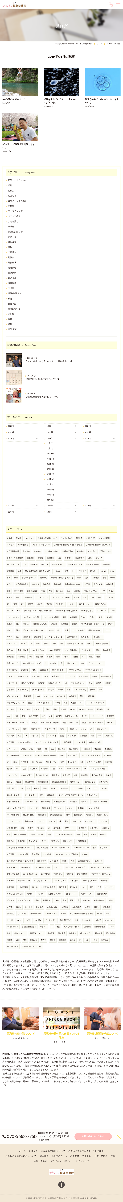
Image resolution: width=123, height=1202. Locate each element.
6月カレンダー (12, 926)
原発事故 (10, 735)
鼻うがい (10, 650)
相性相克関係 (23, 887)
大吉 (50, 591)
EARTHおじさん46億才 (98, 768)
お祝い (9, 584)
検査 (16, 577)
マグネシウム (90, 821)
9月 (100, 689)
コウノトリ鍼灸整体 (15, 558)
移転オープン (51, 762)
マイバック (61, 696)
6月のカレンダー (58, 670)
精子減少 (61, 749)
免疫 (64, 617)
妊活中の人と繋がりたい (101, 874)
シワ (103, 591)
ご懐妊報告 (27, 597)
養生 (99, 597)
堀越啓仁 (89, 814)
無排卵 (64, 861)
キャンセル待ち (80, 689)
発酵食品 (21, 656)
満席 (68, 689)
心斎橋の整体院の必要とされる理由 (68, 544)
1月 (108, 709)
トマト (83, 887)
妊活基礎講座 (81, 841)
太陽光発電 (66, 742)
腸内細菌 (10, 656)
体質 (58, 926)
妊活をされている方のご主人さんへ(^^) (102, 101)
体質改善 (12, 242)
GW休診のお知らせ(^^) (13, 99)
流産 (52, 749)
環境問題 (10, 571)
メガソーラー (12, 749)
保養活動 (21, 841)
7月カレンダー (12, 946)
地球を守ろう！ (58, 564)
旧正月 (76, 597)
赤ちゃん (98, 558)
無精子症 (33, 940)
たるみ (111, 591)
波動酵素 (87, 926)
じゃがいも (86, 920)
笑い (83, 656)
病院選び (10, 841)
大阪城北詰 (76, 907)
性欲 (8, 834)
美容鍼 (77, 591)
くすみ (9, 597)
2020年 (11, 438)
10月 (75, 775)
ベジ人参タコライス (42, 880)
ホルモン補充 (26, 775)
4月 (92, 735)
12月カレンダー (24, 709)
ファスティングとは (93, 670)
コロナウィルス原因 (51, 617)
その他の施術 (66, 538)
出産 (90, 558)
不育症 (94, 940)
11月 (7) (50, 448)
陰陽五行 (10, 887)
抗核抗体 (37, 920)
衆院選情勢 (29, 782)
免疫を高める (28, 663)
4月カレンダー (86, 650)
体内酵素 (50, 933)
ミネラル (51, 821)
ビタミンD (103, 821)
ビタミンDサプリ (37, 834)
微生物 (53, 663)
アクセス (10, 544)
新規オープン (73, 755)
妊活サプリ (54, 841)
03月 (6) (50, 489)
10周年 (112, 577)
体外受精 (46, 584)
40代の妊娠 (86, 749)
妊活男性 (50, 558)
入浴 (100, 617)
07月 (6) (50, 469)
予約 (16, 716)
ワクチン (110, 722)
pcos (99, 735)
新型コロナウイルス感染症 (92, 722)
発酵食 (75, 656)
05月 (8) (50, 479)
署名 (34, 670)
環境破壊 (106, 564)
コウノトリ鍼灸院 (94, 762)
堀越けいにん (102, 814)
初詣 (43, 591)
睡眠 (91, 656)
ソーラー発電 (80, 742)
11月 (65, 702)
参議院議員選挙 (56, 814)
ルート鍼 (28, 907)
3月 (91, 729)
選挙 (68, 814)
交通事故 (81, 808)
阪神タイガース (71, 716)
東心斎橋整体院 (13, 551)
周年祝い (53, 788)
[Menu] (118, 4)
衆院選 (18, 782)
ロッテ (84, 716)
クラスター (98, 637)
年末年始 (57, 584)
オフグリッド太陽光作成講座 (46, 742)
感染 (18, 637)
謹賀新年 (50, 795)
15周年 (63, 913)
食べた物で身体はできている (92, 623)
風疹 (25, 729)
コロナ (107, 630)
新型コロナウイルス (78, 729)
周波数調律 (110, 933)
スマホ (112, 571)
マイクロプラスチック (16, 702)
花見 (86, 940)
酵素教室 (98, 933)
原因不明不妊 (65, 920)
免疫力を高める (102, 643)
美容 (68, 591)
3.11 (26, 735)
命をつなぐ (33, 841)
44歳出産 (108, 749)
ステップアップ (24, 900)
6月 (8, 762)
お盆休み (33, 768)
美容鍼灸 (80, 551)
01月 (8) (50, 500)
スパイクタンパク (73, 768)
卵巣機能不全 (35, 913)
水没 (8, 577)
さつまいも (22, 913)
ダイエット (36, 676)
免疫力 (11, 190)
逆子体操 (95, 577)
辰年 (64, 900)
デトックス (70, 676)
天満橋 (9, 907)
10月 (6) (50, 453)
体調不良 (12, 237)
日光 (49, 834)
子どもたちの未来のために (34, 630)
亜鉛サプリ (94, 828)
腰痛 (18, 623)
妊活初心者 (44, 670)
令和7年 (10, 920)
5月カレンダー (72, 663)
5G (46, 749)
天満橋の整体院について (31, 946)
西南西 (49, 604)
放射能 (108, 775)
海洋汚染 (90, 696)
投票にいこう (90, 782)
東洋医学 (103, 880)
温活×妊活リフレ (15, 293)
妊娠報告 (109, 584)
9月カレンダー (85, 933)
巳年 (108, 913)
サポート (43, 926)
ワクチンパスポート (99, 801)
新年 (8, 591)
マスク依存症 (94, 808)
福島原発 (84, 775)
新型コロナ (85, 637)
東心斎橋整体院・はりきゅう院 (37, 571)
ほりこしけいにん (14, 821)
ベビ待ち (62, 729)
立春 (15, 604)
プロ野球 (110, 716)
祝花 (62, 762)
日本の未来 (103, 782)
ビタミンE (98, 861)
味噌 (30, 656)
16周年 (43, 940)
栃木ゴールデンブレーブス (17, 722)
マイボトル (48, 696)
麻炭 (38, 643)
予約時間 (10, 913)
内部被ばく (72, 735)
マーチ (51, 630)
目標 (50, 716)
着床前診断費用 (60, 801)
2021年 (88, 432)
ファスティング (15, 211)
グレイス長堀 (37, 762)
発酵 (8, 933)
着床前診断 (45, 801)
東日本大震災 (97, 775)
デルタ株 (44, 768)
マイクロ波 (83, 676)
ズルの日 (41, 893)
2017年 (11, 505)
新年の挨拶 (33, 716)
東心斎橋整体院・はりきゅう (61, 577)
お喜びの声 (90, 538)
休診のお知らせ (15, 232)
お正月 (87, 584)
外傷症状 (12, 262)
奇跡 (72, 861)
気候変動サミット (75, 564)
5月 (61, 663)
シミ (18, 597)
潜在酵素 (61, 933)
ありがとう (72, 762)
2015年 (88, 505)
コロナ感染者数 (71, 650)
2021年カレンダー (86, 709)
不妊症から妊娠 (42, 775)
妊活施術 (26, 551)
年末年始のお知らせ (73, 584)
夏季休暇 (57, 828)
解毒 (10, 319)
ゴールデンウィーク (96, 663)
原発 (19, 735)
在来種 (60, 689)
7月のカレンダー (55, 683)
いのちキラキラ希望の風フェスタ (20, 847)
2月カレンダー (50, 920)
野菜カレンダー (24, 880)
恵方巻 (30, 604)
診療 (104, 577)
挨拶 (23, 716)
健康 (10, 247)
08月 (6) (50, 464)
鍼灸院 (18, 907)
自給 (90, 683)
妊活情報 (12, 268)
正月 (72, 900)
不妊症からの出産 (89, 880)
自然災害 (72, 696)
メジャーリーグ (97, 716)
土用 (92, 597)
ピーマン (10, 900)
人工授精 (107, 755)
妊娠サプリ (57, 874)
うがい (83, 617)
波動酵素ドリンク (36, 933)
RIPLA (19, 920)
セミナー (71, 604)
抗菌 (54, 643)
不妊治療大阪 (102, 893)
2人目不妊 (109, 735)
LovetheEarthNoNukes (81, 847)
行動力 (92, 689)
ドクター (10, 709)
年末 (94, 847)
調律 (18, 940)
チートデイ (109, 887)
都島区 (96, 907)
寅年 (42, 795)
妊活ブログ (79, 558)
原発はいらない (27, 749)
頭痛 (10, 324)
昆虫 (82, 696)
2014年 (11, 512)
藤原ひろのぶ (100, 604)
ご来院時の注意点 (48, 887)
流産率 (94, 676)
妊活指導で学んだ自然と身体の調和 (38, 610)
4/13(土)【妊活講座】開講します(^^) (18, 146)
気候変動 (33, 564)
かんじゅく (109, 920)
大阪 (25, 564)
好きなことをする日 (15, 893)
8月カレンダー (20, 933)
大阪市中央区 (28, 814)
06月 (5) (50, 474)
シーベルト (52, 735)
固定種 (51, 689)
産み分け (73, 801)
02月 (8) (50, 495)
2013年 (50, 512)
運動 (97, 650)
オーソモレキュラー (42, 867)
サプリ (44, 841)
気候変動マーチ (92, 564)
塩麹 (58, 656)
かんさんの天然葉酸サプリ (75, 867)
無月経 (9, 768)
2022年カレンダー (14, 795)
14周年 (36, 900)
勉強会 (11, 257)
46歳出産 (86, 900)
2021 (43, 716)
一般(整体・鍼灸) (51, 551)
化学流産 (104, 940)
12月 (21, 788)
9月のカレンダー (13, 696)
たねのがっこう (31, 801)
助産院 (93, 834)
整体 (18, 610)
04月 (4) (50, 484)
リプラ (27, 920)
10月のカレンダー (44, 702)
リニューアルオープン (91, 755)
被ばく (9, 782)
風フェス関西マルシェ (60, 847)
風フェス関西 (42, 847)
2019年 (50, 438)
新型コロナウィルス (17, 180)
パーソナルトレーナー (50, 722)
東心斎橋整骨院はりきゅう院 (81, 913)
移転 (62, 755)
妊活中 (112, 610)
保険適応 (84, 801)
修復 (98, 656)
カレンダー (60, 604)
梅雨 (15, 762)
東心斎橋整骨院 (22, 584)
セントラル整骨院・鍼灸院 (46, 755)
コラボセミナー (85, 604)
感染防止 (37, 637)
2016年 (50, 505)
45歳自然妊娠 (99, 900)
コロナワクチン (13, 729)
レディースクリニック (95, 702)
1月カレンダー (30, 795)
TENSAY (111, 926)
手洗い (92, 617)
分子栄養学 (25, 867)
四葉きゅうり (23, 689)
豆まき (40, 604)
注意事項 (106, 907)
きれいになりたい (90, 591)
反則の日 (30, 893)
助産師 (103, 834)
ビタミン (41, 821)
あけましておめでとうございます (20, 861)
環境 (10, 185)
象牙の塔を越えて (14, 801)
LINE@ (103, 571)
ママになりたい (75, 670)
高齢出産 (10, 880)
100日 (96, 788)
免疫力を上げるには (75, 643)
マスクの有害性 (13, 814)
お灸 (86, 577)
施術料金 (78, 538)
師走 (28, 788)
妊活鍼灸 (73, 887)
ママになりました (78, 683)
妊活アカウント (13, 564)
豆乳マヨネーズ (60, 880)
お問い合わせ (23, 544)
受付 (73, 571)
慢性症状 (12, 283)
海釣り (31, 702)
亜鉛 (66, 821)
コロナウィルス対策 (31, 617)
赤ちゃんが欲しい (29, 577)
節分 (22, 604)
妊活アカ (93, 571)
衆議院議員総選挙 (59, 782)
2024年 (88, 426)
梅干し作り (74, 880)
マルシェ (70, 808)
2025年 (50, 426)
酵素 (46, 676)
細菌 (39, 663)
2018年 (88, 438)
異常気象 (44, 564)
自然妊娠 (41, 683)
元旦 (8, 716)
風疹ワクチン (35, 729)
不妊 (18, 630)
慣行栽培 (40, 828)
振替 (66, 571)
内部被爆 (83, 735)
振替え (9, 630)
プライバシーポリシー (41, 544)
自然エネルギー (95, 742)
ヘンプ (24, 643)
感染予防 (26, 637)
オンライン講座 (78, 630)
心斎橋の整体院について (47, 538)
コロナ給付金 (12, 670)
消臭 (61, 643)
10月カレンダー (87, 893)
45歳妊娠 (69, 874)
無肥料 (30, 828)
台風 (59, 558)
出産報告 (12, 252)
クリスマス (104, 847)
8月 (17, 768)
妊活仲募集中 (82, 874)
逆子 (79, 577)
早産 (60, 768)
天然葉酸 (35, 854)
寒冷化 (34, 887)
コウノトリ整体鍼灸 (17, 201)
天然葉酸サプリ (84, 861)
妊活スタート (71, 893)
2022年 (50, 432)
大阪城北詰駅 (52, 907)
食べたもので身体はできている (70, 795)
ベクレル (34, 735)
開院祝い (46, 900)
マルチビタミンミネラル (100, 867)
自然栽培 (64, 623)
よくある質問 (104, 538)
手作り (66, 656)
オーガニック (12, 643)
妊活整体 (39, 907)
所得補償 (24, 670)
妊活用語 (12, 273)
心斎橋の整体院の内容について (98, 544)
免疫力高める (23, 650)
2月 (8, 604)
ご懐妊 (11, 206)
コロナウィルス (13, 617)
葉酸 (22, 828)
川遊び (37, 696)
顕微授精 (62, 940)
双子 (92, 887)
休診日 (110, 623)
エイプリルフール (30, 874)
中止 (59, 630)
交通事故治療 (67, 551)
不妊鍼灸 (43, 577)
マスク (9, 637)
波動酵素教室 (99, 926)
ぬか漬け (39, 656)
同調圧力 (55, 775)
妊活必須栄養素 (20, 834)
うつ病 (109, 617)
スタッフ (37, 709)
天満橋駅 (64, 907)
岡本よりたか (92, 795)
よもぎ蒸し (13, 221)
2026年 (11, 426)
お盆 (24, 768)
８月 (99, 887)
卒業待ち (64, 788)
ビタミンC (58, 867)
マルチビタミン (51, 913)
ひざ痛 (26, 623)
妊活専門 (24, 762)
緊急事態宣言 (72, 637)
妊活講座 (12, 278)
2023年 (11, 432)
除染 (62, 735)
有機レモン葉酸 (13, 874)
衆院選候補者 (43, 782)
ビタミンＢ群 (12, 867)
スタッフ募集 (77, 788)
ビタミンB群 (12, 828)
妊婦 (53, 768)
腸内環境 (106, 650)
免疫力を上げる (13, 663)
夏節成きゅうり (38, 689)
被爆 (39, 749)
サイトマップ (82, 1161)
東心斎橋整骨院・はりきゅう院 (19, 755)
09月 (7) (50, 459)
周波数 (9, 940)
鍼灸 (19, 571)
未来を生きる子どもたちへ (67, 610)
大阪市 (87, 907)
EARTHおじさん (87, 610)
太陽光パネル (106, 676)
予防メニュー (105, 551)
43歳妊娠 (97, 920)
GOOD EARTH (101, 610)
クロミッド (33, 808)
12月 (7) (50, 443)
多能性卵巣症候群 (29, 926)
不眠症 (11, 226)
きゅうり (10, 689)
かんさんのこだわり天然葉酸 (66, 854)
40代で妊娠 (45, 874)
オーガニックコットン (54, 637)
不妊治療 (30, 558)
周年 (55, 709)
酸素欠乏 (66, 775)
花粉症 (11, 314)
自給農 (108, 683)
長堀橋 (40, 558)
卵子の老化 (98, 584)
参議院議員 (78, 814)
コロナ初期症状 (54, 650)
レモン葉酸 (47, 854)
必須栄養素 (29, 821)
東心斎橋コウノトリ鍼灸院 (17, 854)
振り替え (59, 591)
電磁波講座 (45, 808)
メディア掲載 (14, 216)
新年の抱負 (18, 591)
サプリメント (69, 828)
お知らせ (12, 196)
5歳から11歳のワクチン (16, 808)
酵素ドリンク (57, 676)
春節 (84, 597)
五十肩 (9, 623)
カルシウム (76, 821)
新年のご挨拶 (32, 591)
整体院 (18, 538)
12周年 (36, 788)
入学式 (111, 900)
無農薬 (75, 623)
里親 (78, 834)
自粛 (66, 630)
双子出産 (62, 887)
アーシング (58, 808)
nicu (88, 788)
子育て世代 (11, 788)
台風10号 (68, 558)
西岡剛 (59, 716)
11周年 (47, 709)
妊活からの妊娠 (27, 683)
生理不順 (108, 762)
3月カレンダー (102, 729)
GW (83, 663)
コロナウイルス (38, 650)
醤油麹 (49, 656)
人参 (76, 920)
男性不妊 (12, 304)
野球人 (34, 722)
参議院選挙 (41, 814)
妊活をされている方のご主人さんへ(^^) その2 (60, 101)
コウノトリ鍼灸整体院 (64, 834)
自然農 (99, 683)
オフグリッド (12, 683)
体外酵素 (72, 933)
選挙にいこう (75, 782)
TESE (24, 940)
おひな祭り (41, 861)
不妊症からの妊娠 (40, 623)
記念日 (63, 709)
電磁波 (46, 643)
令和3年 (100, 709)
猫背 (10, 298)
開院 (45, 788)
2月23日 (10, 610)
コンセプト (29, 538)
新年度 (72, 940)
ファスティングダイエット (17, 676)
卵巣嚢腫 (27, 696)
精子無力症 (73, 749)
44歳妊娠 (97, 749)
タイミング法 (12, 775)
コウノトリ (109, 597)
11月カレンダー (77, 702)
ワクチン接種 (50, 729)
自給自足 (53, 623)
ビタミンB (54, 861)
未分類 (11, 288)
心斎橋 (9, 538)
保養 (85, 834)
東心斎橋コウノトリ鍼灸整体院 (19, 742)
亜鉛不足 (105, 828)
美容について (14, 309)
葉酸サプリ (13, 329)
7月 (81, 762)
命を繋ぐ (82, 828)
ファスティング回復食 (61, 597)
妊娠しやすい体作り (72, 926)
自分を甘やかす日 (55, 893)
